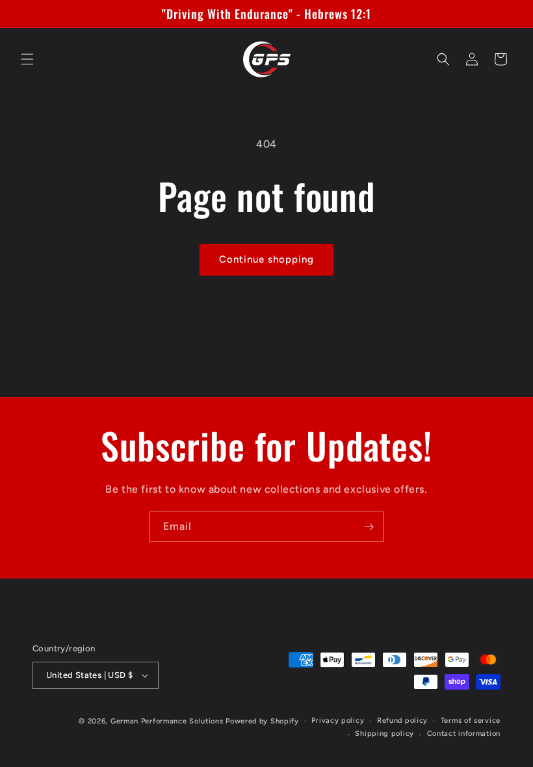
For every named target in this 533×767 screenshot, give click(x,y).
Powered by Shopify (262, 721)
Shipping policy (384, 733)
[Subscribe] (368, 527)
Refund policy (402, 720)
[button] (27, 59)
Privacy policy (337, 720)
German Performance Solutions (167, 721)
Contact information (463, 733)
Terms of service (470, 720)
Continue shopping (266, 259)
